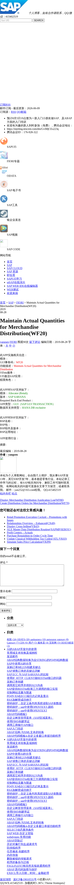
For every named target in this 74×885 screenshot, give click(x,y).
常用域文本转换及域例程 (22, 652)
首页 (9, 261)
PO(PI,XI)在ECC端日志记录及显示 (28, 696)
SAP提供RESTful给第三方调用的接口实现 (32, 688)
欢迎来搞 (12, 293)
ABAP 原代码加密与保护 (22, 869)
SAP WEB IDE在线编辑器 (22, 285)
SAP (9, 265)
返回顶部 (5, 879)
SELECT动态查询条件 (20, 829)
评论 (4, 562)
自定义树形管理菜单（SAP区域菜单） (30, 717)
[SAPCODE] (4, 246)
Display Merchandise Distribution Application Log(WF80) (32, 500)
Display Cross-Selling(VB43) (23, 526)
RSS (13, 111)
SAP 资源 (12, 271)
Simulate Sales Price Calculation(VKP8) (29, 541)
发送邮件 (12, 656)
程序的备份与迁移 (18, 862)
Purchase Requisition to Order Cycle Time (30, 535)
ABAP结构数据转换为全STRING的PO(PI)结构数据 (37, 660)
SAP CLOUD (14, 268)
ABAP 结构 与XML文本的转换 (25, 732)
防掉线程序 (14, 847)
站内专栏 (5, 493)
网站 (3, 603)
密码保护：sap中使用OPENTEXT (27, 710)
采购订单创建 (15, 681)
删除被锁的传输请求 (19, 858)
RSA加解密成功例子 (19, 699)
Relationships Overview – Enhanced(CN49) (31, 523)
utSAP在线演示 (16, 282)
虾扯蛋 (11, 275)
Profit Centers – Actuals (20, 532)
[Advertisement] (37, 64)
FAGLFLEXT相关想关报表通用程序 (28, 865)
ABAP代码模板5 (17, 714)
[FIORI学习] (4, 158)
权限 (12, 639)
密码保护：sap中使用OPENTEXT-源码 (30, 706)
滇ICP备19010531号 (25, 879)
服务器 (43, 642)
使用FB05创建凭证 (18, 721)
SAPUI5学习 (14, 278)
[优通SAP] (14, 13)
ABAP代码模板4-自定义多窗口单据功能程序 (34, 735)
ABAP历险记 (15, 840)
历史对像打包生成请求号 (22, 844)
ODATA (23, 639)
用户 (33, 642)
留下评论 (34, 342)
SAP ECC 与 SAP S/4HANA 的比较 (28, 674)
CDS (24, 642)
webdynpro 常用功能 (19, 836)
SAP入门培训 (15, 728)
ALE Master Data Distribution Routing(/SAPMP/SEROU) (39, 529)
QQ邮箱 (21, 111)
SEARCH (38, 20)
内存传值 (12, 855)
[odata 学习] (4, 172)
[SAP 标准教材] (4, 187)
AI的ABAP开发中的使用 (22, 649)
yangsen (4, 342)
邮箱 (3, 597)
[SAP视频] (4, 231)
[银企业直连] (4, 216)
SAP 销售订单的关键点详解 (23, 670)
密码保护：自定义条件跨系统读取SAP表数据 (34, 703)
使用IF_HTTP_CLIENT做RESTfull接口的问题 (34, 678)
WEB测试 (13, 289)
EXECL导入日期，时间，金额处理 (28, 873)
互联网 (54, 642)
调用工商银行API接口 (20, 725)
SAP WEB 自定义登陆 (20, 833)
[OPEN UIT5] (4, 143)
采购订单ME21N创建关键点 (24, 667)
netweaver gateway (58, 639)
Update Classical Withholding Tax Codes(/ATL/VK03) (37, 538)
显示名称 (5, 591)
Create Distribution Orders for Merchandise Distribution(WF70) (34, 503)
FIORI (20, 302)
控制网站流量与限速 (19, 692)
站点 (14, 493)
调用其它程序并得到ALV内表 (25, 685)
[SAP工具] (4, 201)
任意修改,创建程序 (18, 851)
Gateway (13, 642)
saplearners (38, 639)
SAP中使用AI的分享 (19, 663)
